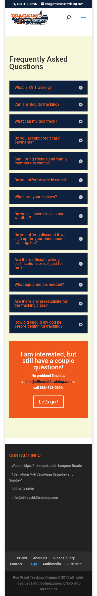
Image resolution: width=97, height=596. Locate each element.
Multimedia (52, 564)
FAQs (33, 564)
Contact (16, 564)
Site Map (74, 564)
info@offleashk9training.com (48, 382)
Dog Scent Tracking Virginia (35, 577)
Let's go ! (48, 402)
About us (40, 558)
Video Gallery (64, 558)
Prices (22, 558)
